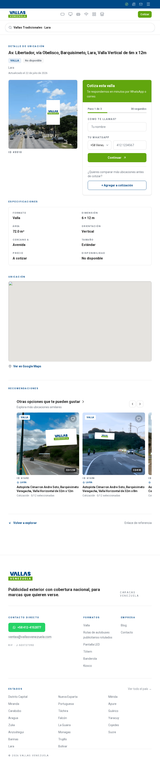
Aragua (13, 718)
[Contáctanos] (141, 4)
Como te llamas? (102, 119)
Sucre (112, 732)
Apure (112, 703)
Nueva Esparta (68, 696)
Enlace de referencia (138, 523)
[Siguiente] (140, 404)
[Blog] (133, 4)
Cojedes (113, 725)
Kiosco (87, 665)
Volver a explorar (25, 523)
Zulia (11, 725)
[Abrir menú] (148, 4)
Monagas (64, 732)
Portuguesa (66, 703)
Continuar (114, 157)
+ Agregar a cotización (117, 185)
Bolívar (62, 746)
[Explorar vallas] (126, 4)
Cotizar (144, 14)
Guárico (113, 711)
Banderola (90, 658)
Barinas (13, 739)
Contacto (127, 632)
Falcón (62, 718)
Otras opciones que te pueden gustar (48, 401)
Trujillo (62, 739)
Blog (124, 625)
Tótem (87, 651)
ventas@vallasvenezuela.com (29, 637)
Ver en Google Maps (27, 366)
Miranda (13, 703)
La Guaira (64, 725)
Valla (86, 625)
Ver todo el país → (140, 688)
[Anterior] (132, 404)
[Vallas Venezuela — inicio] (17, 14)
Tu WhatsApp (98, 137)
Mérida (113, 696)
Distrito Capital (18, 696)
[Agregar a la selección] (73, 419)
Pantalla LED (91, 644)
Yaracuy (113, 718)
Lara (11, 746)
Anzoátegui (16, 732)
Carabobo (14, 711)
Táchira (63, 711)
